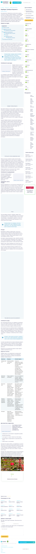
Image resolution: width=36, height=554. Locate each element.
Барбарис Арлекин (20, 510)
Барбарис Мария (19, 506)
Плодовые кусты (7, 7)
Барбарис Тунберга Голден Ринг (18, 180)
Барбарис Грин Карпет (11, 511)
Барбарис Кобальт (4, 510)
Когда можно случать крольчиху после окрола (30, 11)
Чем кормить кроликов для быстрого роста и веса (31, 145)
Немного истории (6, 27)
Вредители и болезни (11, 37)
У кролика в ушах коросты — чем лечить (32, 133)
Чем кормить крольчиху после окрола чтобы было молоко (32, 121)
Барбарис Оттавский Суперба (20, 515)
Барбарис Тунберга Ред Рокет (6, 431)
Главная (3, 7)
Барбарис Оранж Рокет (3, 515)
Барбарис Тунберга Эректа (4, 502)
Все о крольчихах (28, 13)
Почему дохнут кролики (29, 15)
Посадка (6, 34)
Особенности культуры (7, 29)
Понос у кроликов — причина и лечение (32, 139)
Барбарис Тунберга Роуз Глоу (20, 502)
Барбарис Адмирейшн (4, 506)
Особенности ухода (8, 36)
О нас (1, 548)
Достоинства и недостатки (7, 39)
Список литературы (3, 552)
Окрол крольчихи (28, 9)
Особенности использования (10, 30)
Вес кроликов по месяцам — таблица (32, 128)
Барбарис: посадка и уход (12, 515)
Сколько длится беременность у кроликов (30, 17)
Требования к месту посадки (10, 33)
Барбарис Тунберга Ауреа (6, 71)
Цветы (9, 500)
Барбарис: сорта (11, 506)
